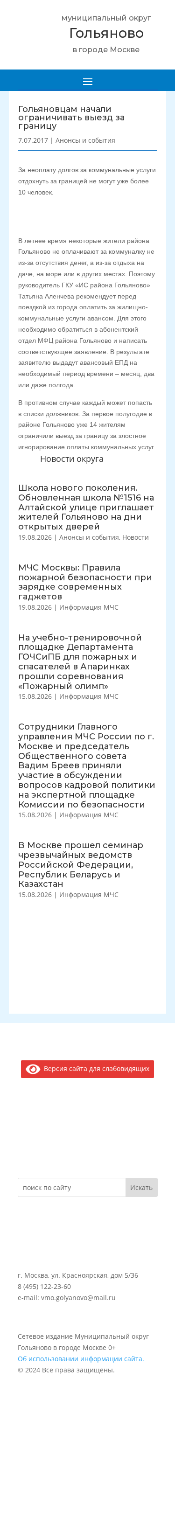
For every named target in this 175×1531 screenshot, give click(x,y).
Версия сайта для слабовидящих (95, 1068)
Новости (135, 537)
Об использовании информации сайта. (81, 1358)
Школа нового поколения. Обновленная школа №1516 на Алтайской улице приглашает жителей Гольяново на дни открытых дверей (86, 507)
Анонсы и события (89, 537)
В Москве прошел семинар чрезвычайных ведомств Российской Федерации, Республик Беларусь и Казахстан (80, 864)
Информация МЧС (89, 607)
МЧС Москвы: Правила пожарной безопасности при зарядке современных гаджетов (85, 582)
